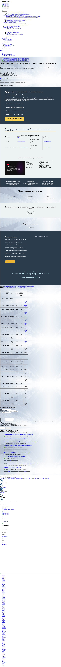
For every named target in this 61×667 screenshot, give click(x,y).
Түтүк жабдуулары (45, 478)
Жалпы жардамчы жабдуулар (9, 27)
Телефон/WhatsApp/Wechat (4, 411)
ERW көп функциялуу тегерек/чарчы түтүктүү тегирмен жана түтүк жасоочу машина (18, 19)
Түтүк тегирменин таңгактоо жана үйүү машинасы (14, 34)
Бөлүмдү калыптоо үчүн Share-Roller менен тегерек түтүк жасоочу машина (18, 14)
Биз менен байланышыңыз (6, 46)
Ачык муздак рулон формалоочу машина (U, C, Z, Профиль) (16, 23)
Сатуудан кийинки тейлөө (6, 48)
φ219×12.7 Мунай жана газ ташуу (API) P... (13, 467)
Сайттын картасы (13, 477)
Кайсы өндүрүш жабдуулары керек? (6, 413)
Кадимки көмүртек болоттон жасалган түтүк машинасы (10, 422)
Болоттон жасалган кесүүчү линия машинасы (13, 28)
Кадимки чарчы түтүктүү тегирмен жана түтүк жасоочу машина (16, 18)
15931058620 (4, 544)
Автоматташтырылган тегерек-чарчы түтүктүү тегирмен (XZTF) (16, 20)
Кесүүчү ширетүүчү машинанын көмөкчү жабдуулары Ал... (16, 438)
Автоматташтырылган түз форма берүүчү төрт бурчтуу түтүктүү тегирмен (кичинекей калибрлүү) (22, 17)
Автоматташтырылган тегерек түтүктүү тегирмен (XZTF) (15, 12)
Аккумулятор (8, 31)
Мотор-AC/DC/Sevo (9, 36)
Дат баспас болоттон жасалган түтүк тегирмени (12, 26)
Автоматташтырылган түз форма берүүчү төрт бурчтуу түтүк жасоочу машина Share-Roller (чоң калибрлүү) (23, 16)
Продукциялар (4, 11)
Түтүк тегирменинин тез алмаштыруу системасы (14, 21)
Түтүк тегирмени (31, 478)
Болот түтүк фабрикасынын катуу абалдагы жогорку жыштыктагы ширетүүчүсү (21, 441)
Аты (1, 409)
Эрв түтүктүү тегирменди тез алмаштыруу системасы (15, 474)
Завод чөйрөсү (4, 507)
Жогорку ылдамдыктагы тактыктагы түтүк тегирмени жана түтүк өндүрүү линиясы (18, 24)
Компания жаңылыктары (8, 44)
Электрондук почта (3, 410)
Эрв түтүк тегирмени (3, 478)
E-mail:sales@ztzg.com (5, 1)
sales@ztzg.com (2, 492)
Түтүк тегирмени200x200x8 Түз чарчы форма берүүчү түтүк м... (17, 452)
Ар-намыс (4, 508)
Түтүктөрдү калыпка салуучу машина (22, 478)
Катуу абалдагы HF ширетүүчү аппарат (12, 32)
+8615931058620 (3, 487)
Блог (3, 43)
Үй (2, 10)
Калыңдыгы (2, 420)
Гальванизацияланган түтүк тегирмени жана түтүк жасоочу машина (15, 25)
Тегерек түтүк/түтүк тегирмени (6, 414)
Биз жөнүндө (4, 38)
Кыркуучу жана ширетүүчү (10, 30)
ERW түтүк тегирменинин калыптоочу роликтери (14, 456)
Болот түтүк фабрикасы (11, 478)
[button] (14, 119)
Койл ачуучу (8, 29)
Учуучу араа (8, 33)
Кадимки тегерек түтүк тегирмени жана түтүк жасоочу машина (16, 13)
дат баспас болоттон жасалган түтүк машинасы (9, 424)
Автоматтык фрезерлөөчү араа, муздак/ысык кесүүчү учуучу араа (14, 287)
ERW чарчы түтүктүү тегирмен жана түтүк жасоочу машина (14, 15)
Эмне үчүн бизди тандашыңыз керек (10, 42)
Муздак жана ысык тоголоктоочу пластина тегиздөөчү (15, 449)
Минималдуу (2, 419)
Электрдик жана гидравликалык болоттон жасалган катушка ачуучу (18, 434)
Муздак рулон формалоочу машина (10, 22)
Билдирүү (2, 78)
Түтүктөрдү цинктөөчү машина (6, 423)
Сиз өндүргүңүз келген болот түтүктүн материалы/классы (9, 425)
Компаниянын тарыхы (8, 40)
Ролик (7, 37)
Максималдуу (2, 418)
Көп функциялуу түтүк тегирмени (11, 460)
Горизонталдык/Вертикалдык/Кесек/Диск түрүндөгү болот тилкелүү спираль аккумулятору (19, 286)
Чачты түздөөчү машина (10, 35)
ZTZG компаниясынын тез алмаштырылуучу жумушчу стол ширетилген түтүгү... (21, 463)
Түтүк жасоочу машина (38, 478)
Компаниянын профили (8, 39)
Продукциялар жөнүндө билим (9, 45)
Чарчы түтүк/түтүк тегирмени (6, 415)
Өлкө (1, 412)
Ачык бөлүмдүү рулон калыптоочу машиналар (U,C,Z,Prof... (17, 471)
